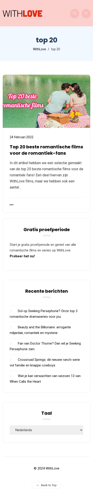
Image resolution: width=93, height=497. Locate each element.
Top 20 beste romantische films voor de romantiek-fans (46, 150)
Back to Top (49, 485)
